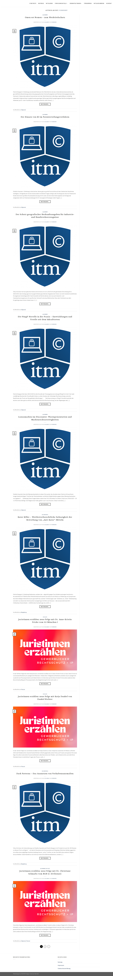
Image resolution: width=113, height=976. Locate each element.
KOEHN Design (25, 974)
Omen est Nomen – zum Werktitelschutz (45, 17)
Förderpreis (88, 3)
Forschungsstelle (60, 3)
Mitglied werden (99, 3)
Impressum (61, 965)
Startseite (32, 3)
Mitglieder (49, 3)
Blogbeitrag (45, 514)
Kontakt (109, 3)
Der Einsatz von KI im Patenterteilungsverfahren (45, 117)
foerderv (63, 10)
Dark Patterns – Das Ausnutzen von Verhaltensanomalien (45, 773)
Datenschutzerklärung (64, 968)
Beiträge (41, 3)
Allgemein (45, 14)
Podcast (45, 616)
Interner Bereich (34, 974)
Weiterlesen (45, 104)
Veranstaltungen (75, 3)
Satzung (60, 962)
